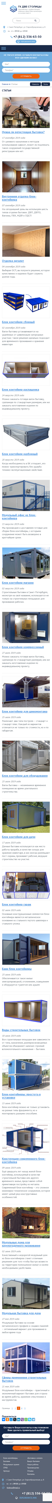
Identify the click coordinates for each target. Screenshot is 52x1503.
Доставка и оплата (34, 1458)
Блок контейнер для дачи (18, 836)
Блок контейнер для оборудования (25, 775)
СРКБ (5, 1468)
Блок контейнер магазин (18, 582)
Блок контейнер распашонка (20, 389)
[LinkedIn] (18, 1419)
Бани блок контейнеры (17, 968)
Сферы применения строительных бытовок (24, 1379)
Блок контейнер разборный (20, 453)
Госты (46, 84)
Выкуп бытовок (33, 1461)
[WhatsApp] (26, 1419)
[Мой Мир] (11, 1419)
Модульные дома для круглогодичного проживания (21, 1244)
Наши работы (32, 1464)
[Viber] (22, 1419)
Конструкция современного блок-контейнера (23, 1160)
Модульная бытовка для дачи (21, 1313)
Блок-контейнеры (10, 1458)
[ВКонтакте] (3, 1419)
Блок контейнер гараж (16, 904)
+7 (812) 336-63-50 (27, 37)
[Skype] (29, 1419)
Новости (35, 84)
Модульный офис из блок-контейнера (19, 516)
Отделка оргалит (13, 260)
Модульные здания (11, 1464)
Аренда (6, 1471)
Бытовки (6, 1461)
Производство (33, 1468)
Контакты (31, 1474)
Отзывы (30, 1471)
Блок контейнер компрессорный (23, 647)
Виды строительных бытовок (21, 1029)
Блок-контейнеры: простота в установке (21, 1096)
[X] (14, 1419)
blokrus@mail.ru (13, 1487)
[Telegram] (33, 1419)
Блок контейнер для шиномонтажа (24, 711)
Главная (5, 84)
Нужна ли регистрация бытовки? (23, 132)
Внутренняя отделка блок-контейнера (19, 198)
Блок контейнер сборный (18, 321)
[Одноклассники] (7, 1419)
